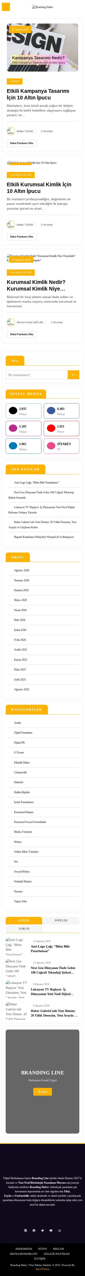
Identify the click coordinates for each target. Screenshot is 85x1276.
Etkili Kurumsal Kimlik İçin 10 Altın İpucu (39, 188)
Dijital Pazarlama (23, 732)
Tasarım (14, 81)
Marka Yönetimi (23, 831)
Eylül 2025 (20, 679)
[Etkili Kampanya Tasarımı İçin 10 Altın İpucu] (42, 47)
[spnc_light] (79, 8)
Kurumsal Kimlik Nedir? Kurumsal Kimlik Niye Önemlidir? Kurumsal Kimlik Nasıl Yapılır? (41, 285)
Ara (15, 361)
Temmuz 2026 (21, 580)
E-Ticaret (19, 752)
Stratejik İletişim (23, 881)
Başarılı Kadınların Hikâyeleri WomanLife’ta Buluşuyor (44, 537)
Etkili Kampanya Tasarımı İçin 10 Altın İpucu (38, 94)
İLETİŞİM (39, 1258)
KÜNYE (42, 1249)
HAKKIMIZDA (24, 1249)
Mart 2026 (19, 620)
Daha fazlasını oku (21, 143)
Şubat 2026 (20, 630)
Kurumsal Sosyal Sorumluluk (30, 822)
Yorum (24, 928)
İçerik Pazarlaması (24, 802)
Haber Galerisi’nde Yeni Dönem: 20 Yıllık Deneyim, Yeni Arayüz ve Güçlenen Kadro (54, 1013)
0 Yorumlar (47, 131)
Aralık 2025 (20, 649)
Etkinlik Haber (22, 762)
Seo (16, 861)
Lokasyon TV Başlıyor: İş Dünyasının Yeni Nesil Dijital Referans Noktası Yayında (50, 992)
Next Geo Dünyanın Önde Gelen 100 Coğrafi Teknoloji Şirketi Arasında (53, 970)
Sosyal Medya (21, 871)
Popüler (61, 920)
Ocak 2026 (20, 639)
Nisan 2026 (20, 610)
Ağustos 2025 (21, 689)
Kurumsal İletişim (21, 175)
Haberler (18, 782)
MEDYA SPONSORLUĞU (24, 1254)
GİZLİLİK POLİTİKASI (57, 1254)
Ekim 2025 (20, 669)
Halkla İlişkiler (22, 792)
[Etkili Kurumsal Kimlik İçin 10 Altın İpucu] (31, 162)
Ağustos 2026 (21, 570)
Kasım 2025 (20, 659)
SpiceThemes (42, 1269)
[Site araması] (71, 8)
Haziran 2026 (21, 590)
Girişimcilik (20, 772)
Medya (18, 842)
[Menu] (6, 7)
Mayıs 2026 (20, 600)
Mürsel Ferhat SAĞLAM (30, 322)
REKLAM (58, 1249)
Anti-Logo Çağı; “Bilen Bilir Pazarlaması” (36, 482)
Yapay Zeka (20, 901)
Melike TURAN (25, 131)
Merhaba (42, 1091)
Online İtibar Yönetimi (26, 851)
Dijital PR (19, 742)
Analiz (17, 722)
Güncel (24, 920)
